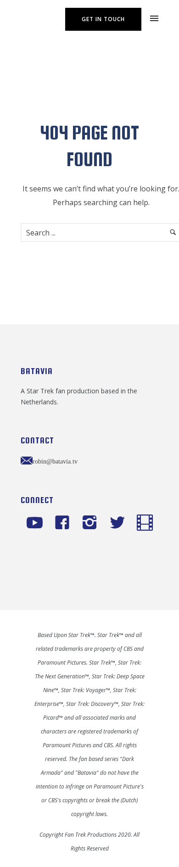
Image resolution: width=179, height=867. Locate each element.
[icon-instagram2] (92, 523)
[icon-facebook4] (64, 523)
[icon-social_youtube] (37, 523)
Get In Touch (103, 19)
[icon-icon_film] (145, 523)
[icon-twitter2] (119, 523)
